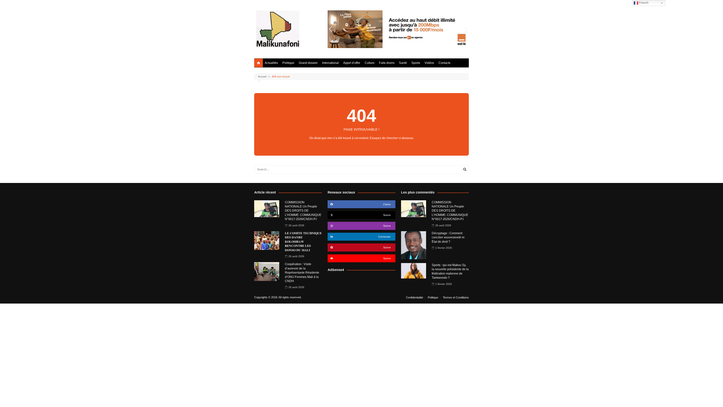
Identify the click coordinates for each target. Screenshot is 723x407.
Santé (403, 62)
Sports (415, 62)
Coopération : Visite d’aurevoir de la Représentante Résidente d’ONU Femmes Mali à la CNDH (302, 272)
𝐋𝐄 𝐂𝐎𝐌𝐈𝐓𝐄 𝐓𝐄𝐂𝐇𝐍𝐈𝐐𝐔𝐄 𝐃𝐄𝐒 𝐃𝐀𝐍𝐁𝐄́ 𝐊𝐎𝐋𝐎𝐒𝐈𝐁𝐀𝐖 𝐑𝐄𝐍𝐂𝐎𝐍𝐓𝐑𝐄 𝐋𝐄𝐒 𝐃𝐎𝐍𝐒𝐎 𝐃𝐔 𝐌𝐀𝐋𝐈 (303, 242)
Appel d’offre (351, 62)
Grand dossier (308, 62)
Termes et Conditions (456, 297)
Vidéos (429, 62)
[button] (330, 29)
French (643, 2)
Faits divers (386, 62)
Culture (369, 62)
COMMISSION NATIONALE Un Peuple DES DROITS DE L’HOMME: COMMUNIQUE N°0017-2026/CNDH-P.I (303, 211)
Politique (288, 62)
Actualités (271, 62)
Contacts (444, 62)
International (330, 62)
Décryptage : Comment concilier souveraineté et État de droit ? (448, 237)
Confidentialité (414, 297)
